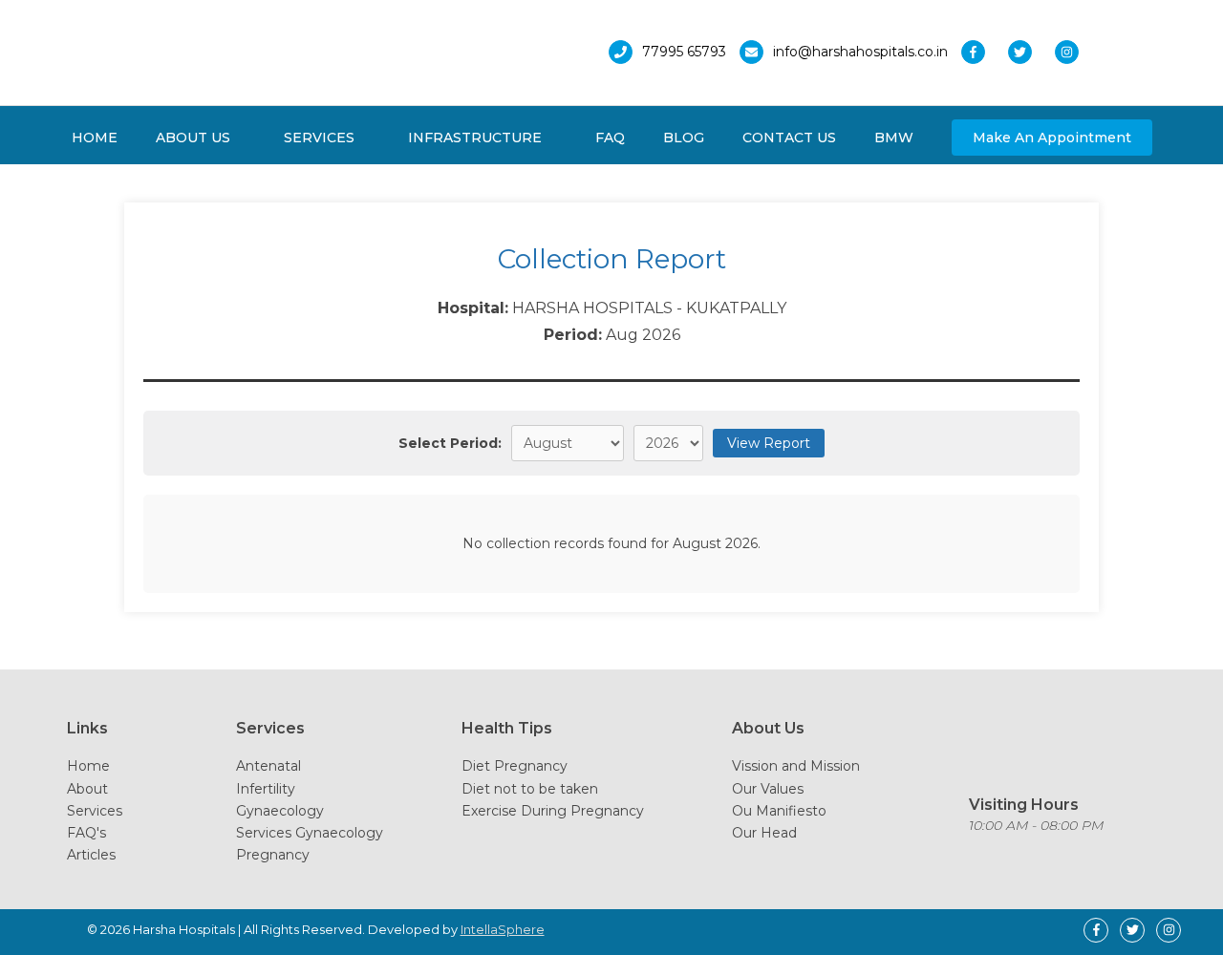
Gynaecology (280, 810)
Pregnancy (273, 854)
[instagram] (1071, 52)
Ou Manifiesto (779, 810)
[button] (1052, 137)
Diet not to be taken (529, 788)
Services (94, 810)
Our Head (764, 832)
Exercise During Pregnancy (552, 810)
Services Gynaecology (309, 832)
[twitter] (1029, 52)
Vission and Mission (796, 766)
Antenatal (268, 766)
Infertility (265, 788)
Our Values (768, 788)
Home (88, 766)
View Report (768, 443)
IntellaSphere (503, 929)
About (87, 788)
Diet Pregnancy (514, 766)
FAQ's (86, 832)
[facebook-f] (982, 52)
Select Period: (450, 443)
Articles (91, 854)
